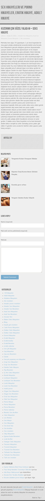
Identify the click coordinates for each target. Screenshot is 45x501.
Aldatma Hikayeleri (10, 298)
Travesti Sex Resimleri (12, 450)
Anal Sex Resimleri (10, 314)
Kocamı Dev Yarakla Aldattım (14, 475)
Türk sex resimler (10, 458)
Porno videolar (9, 410)
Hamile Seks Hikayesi (11, 367)
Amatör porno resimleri (12, 304)
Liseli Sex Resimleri (11, 386)
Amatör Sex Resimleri (11, 309)
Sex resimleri (8, 431)
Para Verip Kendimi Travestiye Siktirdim (17, 470)
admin (3, 36)
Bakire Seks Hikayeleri (11, 319)
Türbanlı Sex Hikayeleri (12, 452)
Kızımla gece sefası (19, 185)
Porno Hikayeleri (9, 404)
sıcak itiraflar (8, 439)
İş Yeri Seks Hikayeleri (11, 373)
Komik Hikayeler (9, 375)
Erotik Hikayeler (9, 338)
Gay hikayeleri (9, 351)
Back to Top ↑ (37, 498)
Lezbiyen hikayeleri (10, 378)
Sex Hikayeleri (9, 423)
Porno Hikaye (8, 402)
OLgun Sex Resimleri (11, 394)
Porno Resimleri (9, 407)
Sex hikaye (8, 420)
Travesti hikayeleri (10, 447)
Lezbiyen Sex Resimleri (12, 381)
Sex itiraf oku (8, 426)
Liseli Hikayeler (9, 383)
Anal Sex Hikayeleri (11, 311)
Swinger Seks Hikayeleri (12, 442)
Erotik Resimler (9, 343)
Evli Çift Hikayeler (10, 349)
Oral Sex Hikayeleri (11, 396)
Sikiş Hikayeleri (9, 434)
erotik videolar (9, 346)
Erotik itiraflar (8, 341)
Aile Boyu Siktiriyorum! (12, 472)
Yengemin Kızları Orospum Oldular (24, 159)
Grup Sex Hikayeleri (11, 362)
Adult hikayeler (9, 296)
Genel (6, 357)
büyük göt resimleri (10, 325)
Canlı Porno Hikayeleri (11, 327)
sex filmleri (8, 418)
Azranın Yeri (8, 317)
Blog (5, 322)
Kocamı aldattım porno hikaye (14, 478)
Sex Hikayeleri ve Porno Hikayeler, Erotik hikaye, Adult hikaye (21, 13)
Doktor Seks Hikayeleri (12, 330)
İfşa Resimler (8, 370)
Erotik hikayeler (27, 487)
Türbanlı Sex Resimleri (12, 455)
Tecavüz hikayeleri (10, 444)
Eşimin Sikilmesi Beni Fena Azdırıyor (16, 467)
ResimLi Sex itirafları (11, 412)
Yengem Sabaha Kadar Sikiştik (23, 198)
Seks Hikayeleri (9, 415)
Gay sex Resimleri (10, 354)
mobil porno (8, 388)
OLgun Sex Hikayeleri (11, 391)
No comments (25, 38)
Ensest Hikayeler (13, 38)
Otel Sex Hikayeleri (11, 399)
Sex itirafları (8, 428)
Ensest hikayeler (18, 490)
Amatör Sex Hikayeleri (25, 36)
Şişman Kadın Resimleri (12, 436)
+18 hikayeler (9, 293)
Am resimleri (8, 301)
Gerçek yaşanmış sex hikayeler (14, 359)
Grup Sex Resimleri (10, 365)
